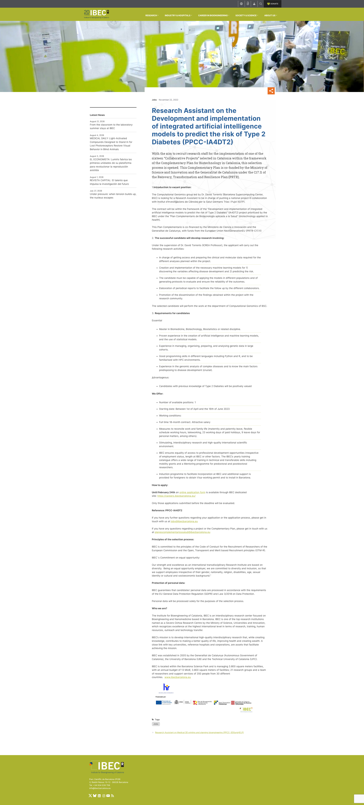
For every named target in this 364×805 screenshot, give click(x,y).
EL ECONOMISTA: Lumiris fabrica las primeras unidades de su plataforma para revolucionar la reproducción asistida (111, 165)
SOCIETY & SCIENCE (246, 15)
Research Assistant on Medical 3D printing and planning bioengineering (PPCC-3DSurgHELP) (199, 732)
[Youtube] (108, 795)
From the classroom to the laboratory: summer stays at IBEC (111, 126)
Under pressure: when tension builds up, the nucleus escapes (113, 196)
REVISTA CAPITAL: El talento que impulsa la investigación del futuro (109, 182)
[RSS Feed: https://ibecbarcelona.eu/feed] (112, 795)
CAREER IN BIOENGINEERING (213, 15)
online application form (192, 492)
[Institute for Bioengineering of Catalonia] (96, 14)
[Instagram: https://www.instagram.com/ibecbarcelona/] (103, 795)
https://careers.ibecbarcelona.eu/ (176, 495)
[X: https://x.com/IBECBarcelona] (90, 795)
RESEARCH (151, 15)
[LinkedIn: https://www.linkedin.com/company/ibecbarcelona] (99, 795)
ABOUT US (269, 15)
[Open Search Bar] (260, 3)
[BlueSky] (94, 795)
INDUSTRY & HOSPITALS (177, 15)
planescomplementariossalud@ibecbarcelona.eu (182, 532)
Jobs (154, 100)
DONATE (274, 4)
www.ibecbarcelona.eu (178, 677)
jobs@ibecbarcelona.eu (184, 521)
